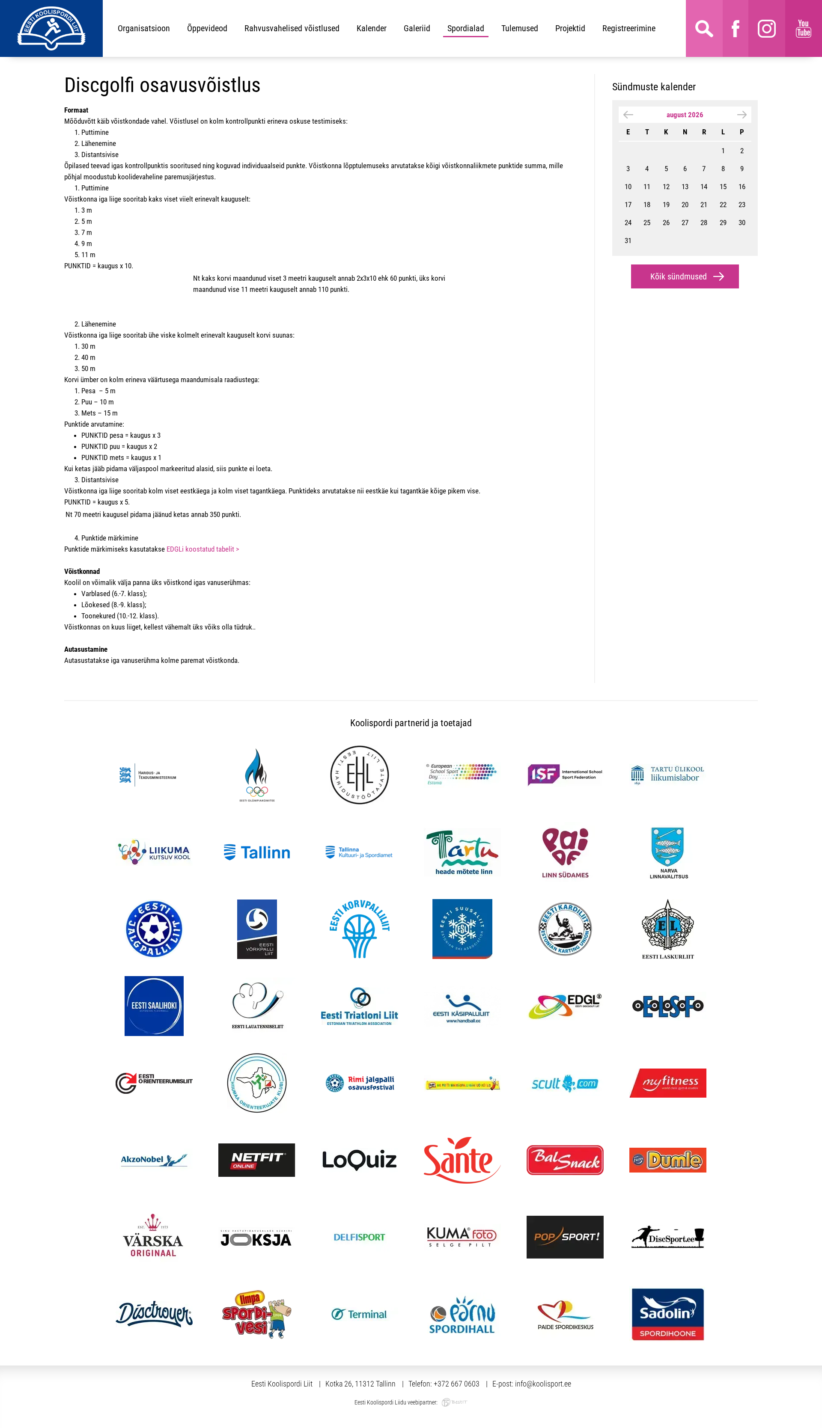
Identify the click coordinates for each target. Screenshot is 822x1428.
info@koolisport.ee (543, 1383)
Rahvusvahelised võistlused (292, 28)
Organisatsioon (144, 28)
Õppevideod (207, 28)
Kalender (372, 28)
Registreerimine (628, 28)
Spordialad (465, 28)
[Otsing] (704, 28)
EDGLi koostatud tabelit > (203, 549)
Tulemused (519, 28)
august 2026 (685, 114)
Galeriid (417, 28)
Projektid (570, 28)
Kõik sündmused (678, 276)
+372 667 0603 (457, 1383)
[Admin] (2, 5)
